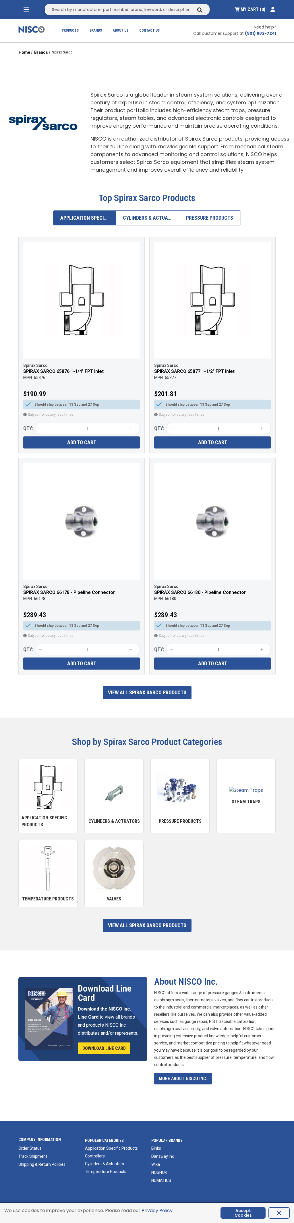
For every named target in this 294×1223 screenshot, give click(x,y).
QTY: (28, 428)
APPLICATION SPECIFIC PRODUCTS (88, 218)
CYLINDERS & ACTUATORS (151, 218)
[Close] (279, 1213)
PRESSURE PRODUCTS (209, 218)
